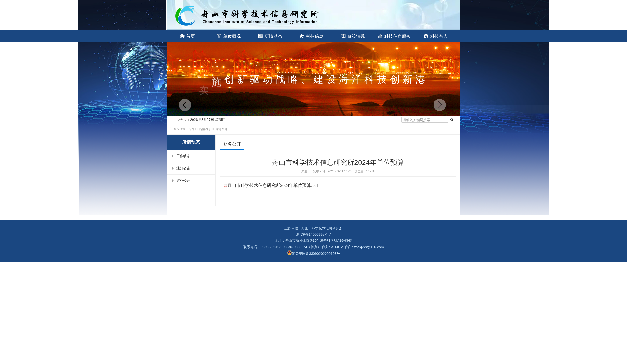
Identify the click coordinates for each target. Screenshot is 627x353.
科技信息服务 (397, 36)
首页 (190, 36)
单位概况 (232, 36)
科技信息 (315, 36)
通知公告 (183, 168)
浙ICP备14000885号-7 (313, 234)
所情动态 (273, 36)
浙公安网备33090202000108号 (316, 254)
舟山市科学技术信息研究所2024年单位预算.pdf (272, 185)
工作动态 (183, 156)
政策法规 (356, 36)
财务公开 (222, 129)
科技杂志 (439, 36)
